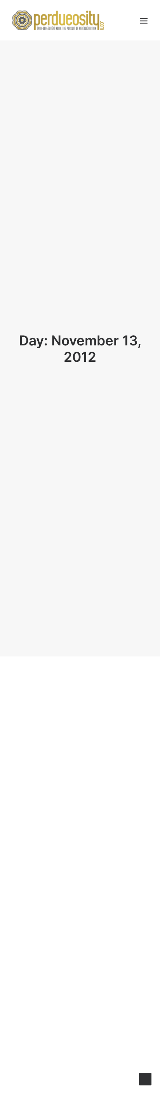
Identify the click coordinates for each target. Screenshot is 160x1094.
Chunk (86, 941)
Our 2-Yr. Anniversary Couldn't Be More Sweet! (75, 803)
